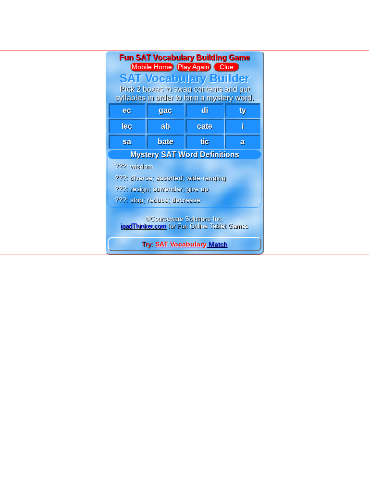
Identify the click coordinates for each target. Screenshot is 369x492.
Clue (227, 67)
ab (165, 126)
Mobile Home (152, 67)
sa (127, 141)
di (204, 110)
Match (191, 244)
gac (165, 110)
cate (204, 126)
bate (165, 141)
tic (204, 141)
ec (127, 110)
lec (127, 126)
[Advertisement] (184, 24)
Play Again (193, 67)
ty (242, 110)
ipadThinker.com (143, 226)
